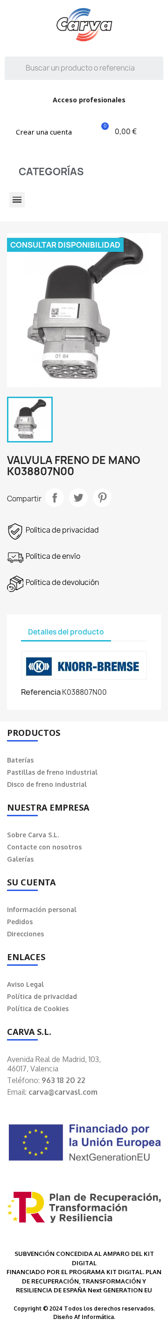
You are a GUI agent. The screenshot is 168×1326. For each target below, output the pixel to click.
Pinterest (102, 497)
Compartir (54, 497)
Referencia (41, 692)
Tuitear (78, 497)
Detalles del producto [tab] (66, 632)
